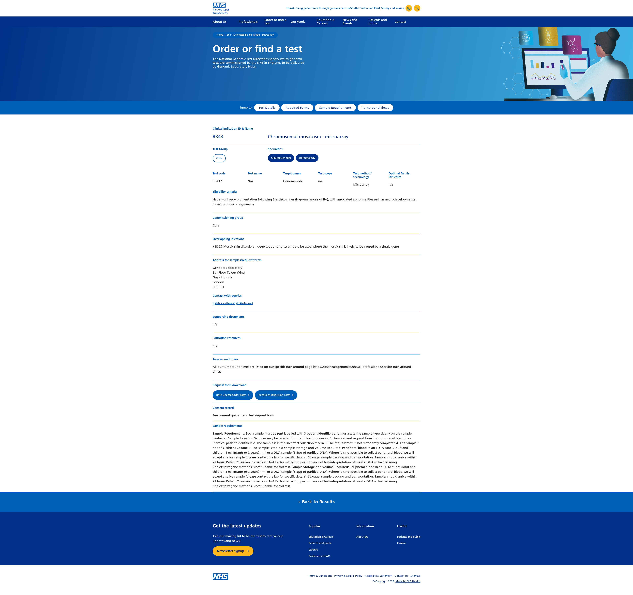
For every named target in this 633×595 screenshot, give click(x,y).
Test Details (267, 108)
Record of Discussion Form (274, 395)
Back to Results (318, 502)
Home (220, 35)
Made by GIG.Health (407, 581)
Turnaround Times (375, 108)
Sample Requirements (335, 108)
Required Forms (297, 108)
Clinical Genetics (281, 157)
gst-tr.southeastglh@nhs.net (233, 303)
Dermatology (307, 157)
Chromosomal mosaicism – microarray (253, 35)
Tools (228, 35)
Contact (400, 22)
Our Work (298, 22)
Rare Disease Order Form (231, 395)
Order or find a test (275, 21)
